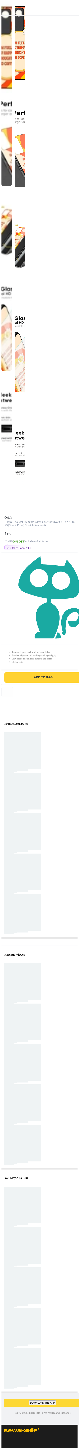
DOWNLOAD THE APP (42, 1402)
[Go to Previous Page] (5, 8)
